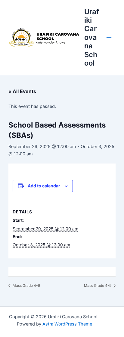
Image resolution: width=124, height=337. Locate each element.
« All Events (22, 91)
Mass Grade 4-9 (26, 285)
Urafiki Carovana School (91, 37)
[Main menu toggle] (109, 37)
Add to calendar (44, 185)
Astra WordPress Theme (67, 324)
